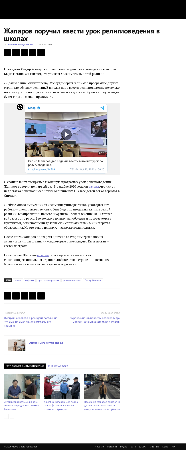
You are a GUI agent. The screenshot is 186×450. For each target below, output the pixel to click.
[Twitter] (16, 52)
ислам (18, 280)
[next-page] (12, 416)
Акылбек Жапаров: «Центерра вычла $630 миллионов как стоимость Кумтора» (61, 406)
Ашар (165, 446)
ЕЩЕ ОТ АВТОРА (58, 366)
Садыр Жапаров (93, 280)
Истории (112, 446)
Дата (133, 446)
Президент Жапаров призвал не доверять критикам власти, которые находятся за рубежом (102, 406)
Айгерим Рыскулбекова (20, 44)
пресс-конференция (48, 280)
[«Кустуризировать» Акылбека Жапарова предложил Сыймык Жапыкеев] (22, 386)
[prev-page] (6, 416)
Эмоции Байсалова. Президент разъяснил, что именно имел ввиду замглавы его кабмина (31, 321)
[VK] (24, 52)
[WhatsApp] (41, 52)
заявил (94, 186)
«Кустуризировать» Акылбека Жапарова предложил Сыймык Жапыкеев (21, 406)
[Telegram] (32, 52)
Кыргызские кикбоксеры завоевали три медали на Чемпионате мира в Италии (95, 320)
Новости (99, 446)
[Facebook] (7, 52)
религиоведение (72, 280)
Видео (123, 446)
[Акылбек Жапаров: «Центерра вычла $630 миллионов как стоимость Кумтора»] (62, 386)
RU (173, 446)
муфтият (29, 280)
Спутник (154, 446)
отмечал (43, 255)
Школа (143, 446)
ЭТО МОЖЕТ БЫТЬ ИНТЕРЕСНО (25, 366)
